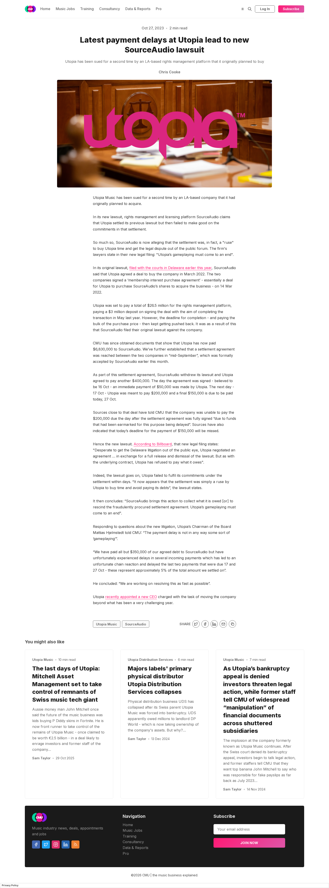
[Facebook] (36, 844)
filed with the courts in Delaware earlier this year (170, 268)
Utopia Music (106, 624)
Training (87, 9)
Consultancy (109, 9)
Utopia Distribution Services (150, 660)
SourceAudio (135, 624)
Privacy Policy (10, 885)
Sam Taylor (41, 758)
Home (45, 9)
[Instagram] (56, 844)
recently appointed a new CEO (131, 596)
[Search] (249, 9)
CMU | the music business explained (169, 875)
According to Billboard (153, 444)
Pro (159, 9)
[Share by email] (223, 624)
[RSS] (75, 844)
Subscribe (291, 9)
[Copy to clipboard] (232, 624)
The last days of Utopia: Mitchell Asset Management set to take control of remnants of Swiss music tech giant (67, 684)
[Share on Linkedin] (214, 624)
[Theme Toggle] (242, 9)
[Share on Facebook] (205, 624)
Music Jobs (65, 9)
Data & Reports (137, 9)
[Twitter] (46, 844)
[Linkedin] (66, 844)
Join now (249, 843)
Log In (265, 9)
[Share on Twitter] (196, 624)
